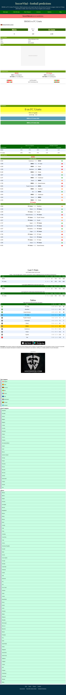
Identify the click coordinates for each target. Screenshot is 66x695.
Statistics (49, 12)
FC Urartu (51, 29)
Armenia (3, 501)
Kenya (3, 602)
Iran (2, 581)
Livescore (38, 12)
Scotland (5, 405)
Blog (60, 12)
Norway (3, 457)
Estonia (3, 554)
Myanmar (4, 628)
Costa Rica (4, 537)
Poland (3, 460)
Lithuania (3, 611)
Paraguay (4, 634)
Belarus (3, 513)
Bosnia (3, 519)
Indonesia (4, 578)
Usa (3, 487)
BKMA (14, 29)
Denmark (4, 431)
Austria (3, 416)
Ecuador (3, 548)
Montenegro (4, 622)
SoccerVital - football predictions (33, 3)
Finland (3, 434)
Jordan (3, 596)
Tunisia (3, 664)
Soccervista (22, 688)
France (5, 393)
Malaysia (3, 617)
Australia (3, 413)
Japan (3, 593)
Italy (5, 390)
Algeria (3, 495)
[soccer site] (33, 372)
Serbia (3, 646)
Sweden (3, 475)
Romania (3, 463)
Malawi (3, 614)
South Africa (4, 652)
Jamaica (3, 590)
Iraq (2, 584)
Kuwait (3, 605)
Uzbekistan (4, 673)
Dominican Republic (6, 545)
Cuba (3, 540)
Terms (29, 686)
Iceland (3, 572)
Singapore (4, 649)
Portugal (5, 402)
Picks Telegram (27, 12)
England (5, 381)
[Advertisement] (33, 56)
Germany (6, 387)
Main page (5, 12)
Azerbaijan (4, 504)
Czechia (3, 428)
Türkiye (3, 481)
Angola (3, 498)
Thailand (3, 661)
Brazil (3, 522)
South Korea (4, 655)
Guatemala (4, 566)
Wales (3, 682)
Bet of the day (16, 12)
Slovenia (3, 472)
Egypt (3, 551)
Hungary (3, 440)
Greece (3, 437)
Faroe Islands (4, 557)
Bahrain (3, 507)
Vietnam (3, 679)
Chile (3, 528)
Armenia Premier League (7, 24)
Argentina (4, 410)
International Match (5, 443)
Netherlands (6, 399)
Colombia (4, 534)
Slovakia (3, 469)
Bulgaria (3, 422)
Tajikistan (4, 658)
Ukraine (3, 484)
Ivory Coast (4, 587)
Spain (5, 384)
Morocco (3, 625)
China (3, 531)
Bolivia (3, 516)
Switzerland (4, 478)
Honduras (4, 569)
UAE (3, 667)
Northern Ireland (5, 454)
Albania (3, 492)
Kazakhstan (4, 599)
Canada (3, 525)
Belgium (3, 419)
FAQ (26, 686)
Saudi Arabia (4, 643)
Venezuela (4, 676)
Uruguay (3, 670)
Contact (39, 686)
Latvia (3, 608)
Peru (3, 637)
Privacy (34, 686)
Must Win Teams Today (31, 688)
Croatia (3, 425)
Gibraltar (3, 563)
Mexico (3, 451)
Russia (3, 466)
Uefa (5, 396)
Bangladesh (4, 510)
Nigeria (3, 631)
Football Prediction (42, 688)
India (3, 575)
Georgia (3, 560)
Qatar (3, 640)
